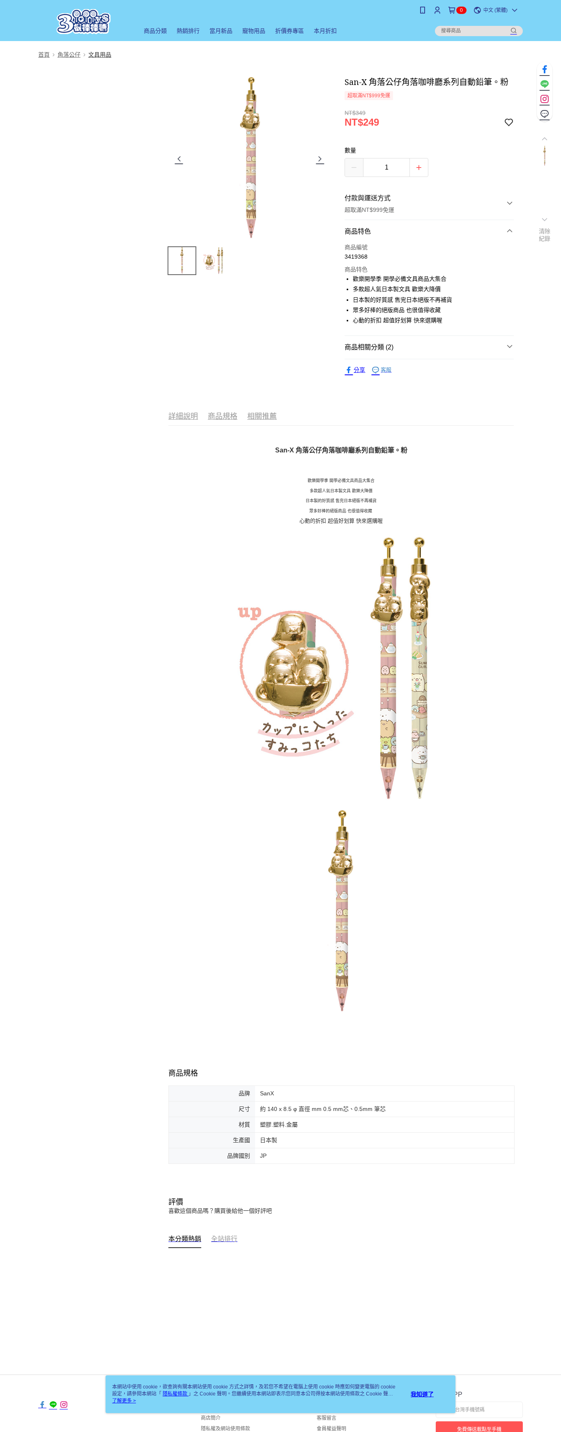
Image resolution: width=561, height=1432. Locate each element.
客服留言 (326, 1418)
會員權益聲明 (331, 1429)
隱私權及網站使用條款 (225, 1429)
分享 (359, 370)
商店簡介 (211, 1418)
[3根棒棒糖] (83, 21)
